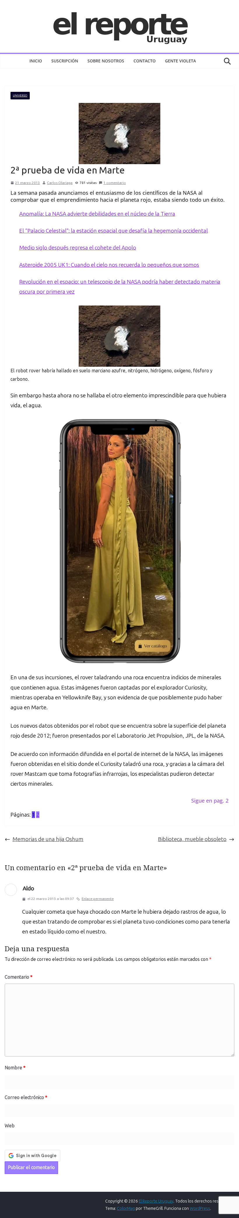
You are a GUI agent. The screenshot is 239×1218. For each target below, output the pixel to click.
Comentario (18, 977)
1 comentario (114, 183)
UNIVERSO (20, 95)
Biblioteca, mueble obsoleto (192, 839)
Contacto (144, 61)
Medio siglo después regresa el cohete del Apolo (77, 247)
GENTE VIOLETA (180, 61)
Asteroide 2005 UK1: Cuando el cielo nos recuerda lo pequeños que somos (109, 264)
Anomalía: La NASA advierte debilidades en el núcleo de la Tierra (97, 213)
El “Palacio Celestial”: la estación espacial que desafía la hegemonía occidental (113, 230)
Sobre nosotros (105, 61)
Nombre (15, 1067)
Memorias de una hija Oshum (48, 839)
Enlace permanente (98, 899)
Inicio (35, 61)
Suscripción (64, 61)
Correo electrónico (26, 1097)
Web (10, 1126)
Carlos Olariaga (60, 183)
